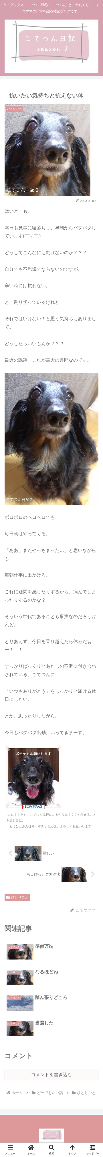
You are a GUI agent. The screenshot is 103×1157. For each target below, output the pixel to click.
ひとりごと (19, 897)
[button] (92, 861)
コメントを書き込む (51, 1074)
